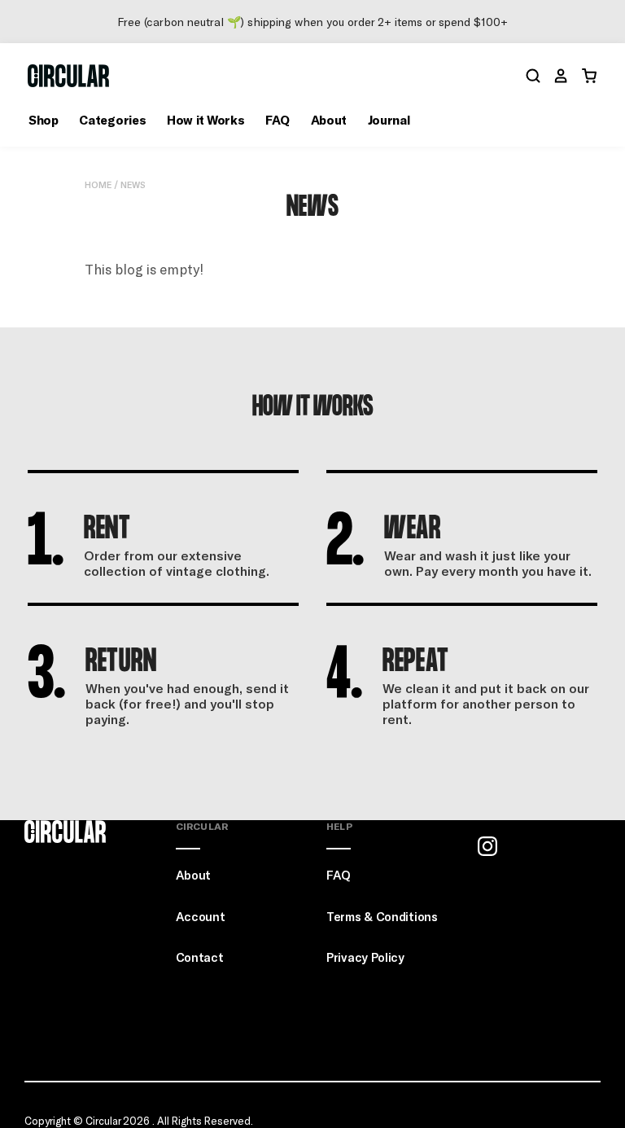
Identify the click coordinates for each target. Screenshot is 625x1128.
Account (200, 916)
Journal (389, 119)
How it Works (205, 119)
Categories (112, 119)
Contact (200, 957)
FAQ (277, 119)
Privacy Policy (365, 957)
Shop (43, 119)
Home (98, 184)
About (329, 119)
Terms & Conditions (382, 916)
